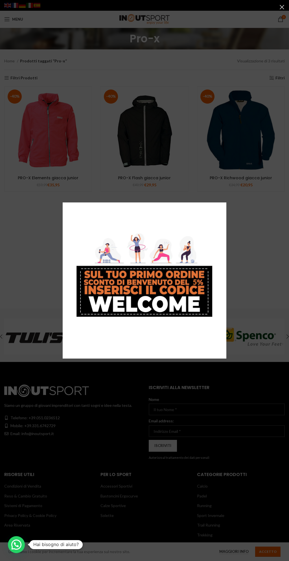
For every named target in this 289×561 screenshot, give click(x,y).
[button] (16, 544)
